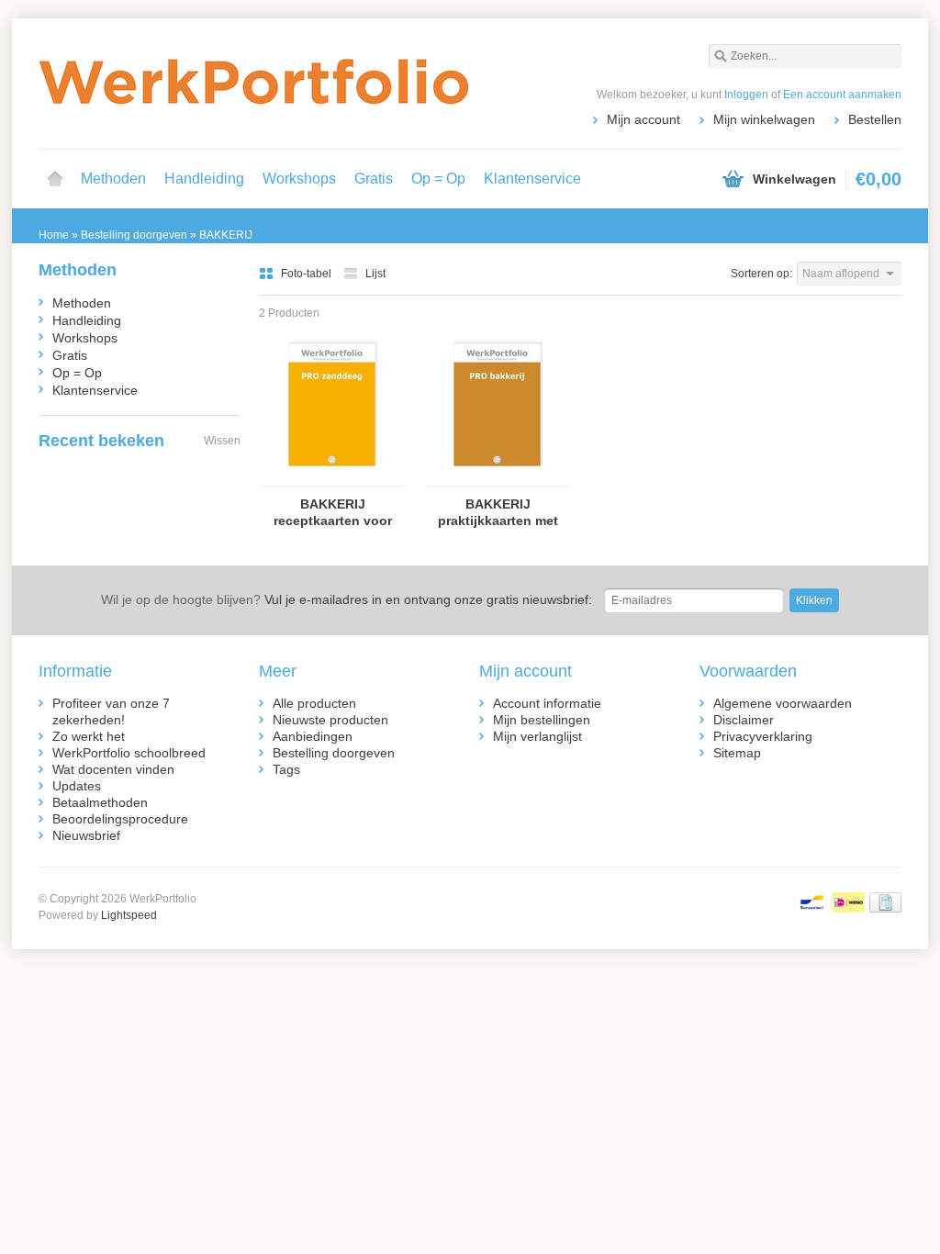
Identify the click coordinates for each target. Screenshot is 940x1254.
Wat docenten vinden (113, 769)
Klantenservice (532, 178)
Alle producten (314, 703)
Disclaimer (743, 719)
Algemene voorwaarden (782, 703)
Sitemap (737, 752)
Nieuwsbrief (86, 835)
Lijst (375, 273)
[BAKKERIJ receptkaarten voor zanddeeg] (332, 477)
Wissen (222, 440)
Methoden (113, 178)
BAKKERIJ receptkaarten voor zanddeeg (333, 513)
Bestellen (874, 119)
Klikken (814, 600)
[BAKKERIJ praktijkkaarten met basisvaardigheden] (497, 477)
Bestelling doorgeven (334, 752)
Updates (76, 785)
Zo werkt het (88, 736)
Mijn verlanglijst (537, 736)
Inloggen (746, 94)
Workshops (299, 178)
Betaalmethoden (100, 802)
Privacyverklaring (762, 736)
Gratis (373, 178)
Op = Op (438, 178)
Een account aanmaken (842, 94)
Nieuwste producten (330, 719)
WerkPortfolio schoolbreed (129, 752)
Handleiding (204, 178)
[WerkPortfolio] (254, 82)
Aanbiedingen (312, 736)
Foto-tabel (307, 273)
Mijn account (643, 119)
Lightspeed (129, 915)
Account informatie (547, 703)
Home (55, 179)
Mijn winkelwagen (764, 119)
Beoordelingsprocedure (120, 819)
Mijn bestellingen (541, 719)
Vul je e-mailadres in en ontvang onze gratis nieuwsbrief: (346, 599)
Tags (286, 769)
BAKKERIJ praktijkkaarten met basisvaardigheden (498, 513)
